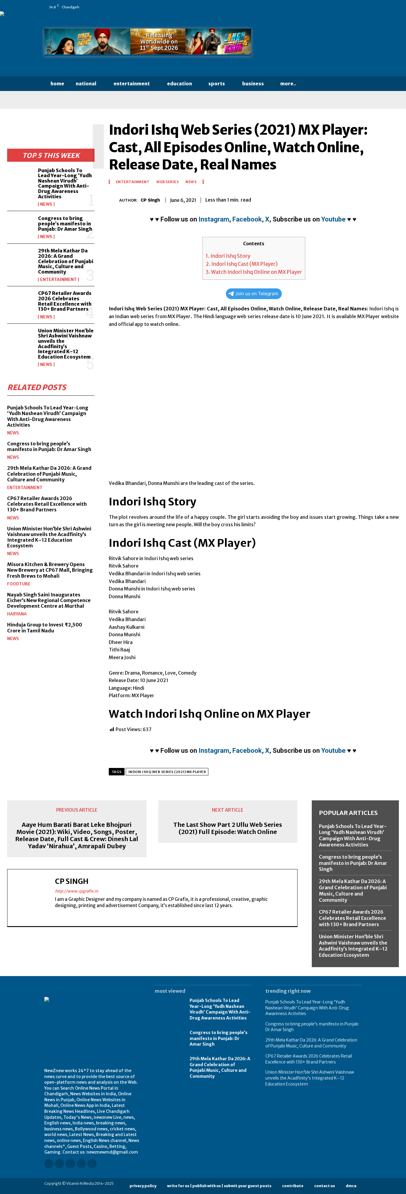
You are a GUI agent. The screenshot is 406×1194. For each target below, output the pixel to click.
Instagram (214, 219)
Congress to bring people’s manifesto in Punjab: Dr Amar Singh (65, 223)
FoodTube (18, 584)
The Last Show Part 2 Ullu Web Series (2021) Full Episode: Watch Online (227, 828)
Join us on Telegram (256, 293)
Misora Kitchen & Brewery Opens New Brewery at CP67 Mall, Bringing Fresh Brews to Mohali (50, 570)
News (46, 204)
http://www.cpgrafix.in (76, 891)
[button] (313, 83)
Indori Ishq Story (228, 256)
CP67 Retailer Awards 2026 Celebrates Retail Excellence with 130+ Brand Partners (65, 301)
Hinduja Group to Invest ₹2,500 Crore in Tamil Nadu (44, 627)
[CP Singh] (114, 200)
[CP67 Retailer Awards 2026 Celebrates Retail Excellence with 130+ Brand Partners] (20, 302)
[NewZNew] (313, 43)
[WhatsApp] (359, 7)
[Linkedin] (325, 7)
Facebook (247, 219)
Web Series (167, 182)
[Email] (351, 199)
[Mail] (334, 7)
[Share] (342, 7)
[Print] (365, 199)
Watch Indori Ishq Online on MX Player (254, 272)
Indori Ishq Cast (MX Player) (242, 264)
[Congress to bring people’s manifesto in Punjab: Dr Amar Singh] (20, 227)
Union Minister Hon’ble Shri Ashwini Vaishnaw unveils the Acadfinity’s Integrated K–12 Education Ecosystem (66, 344)
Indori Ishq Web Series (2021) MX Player (167, 772)
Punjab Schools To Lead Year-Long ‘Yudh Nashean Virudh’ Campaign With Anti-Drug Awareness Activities (65, 183)
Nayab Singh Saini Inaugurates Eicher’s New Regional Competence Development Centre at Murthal (49, 600)
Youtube (333, 219)
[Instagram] (317, 7)
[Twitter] (350, 7)
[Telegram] (379, 199)
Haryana (17, 614)
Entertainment (58, 279)
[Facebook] (309, 7)
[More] (392, 199)
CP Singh (150, 200)
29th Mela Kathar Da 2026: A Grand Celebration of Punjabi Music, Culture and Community (65, 261)
